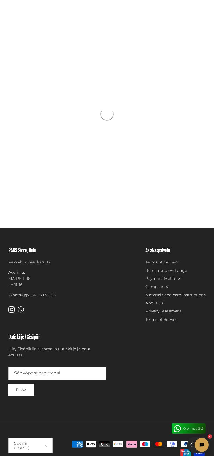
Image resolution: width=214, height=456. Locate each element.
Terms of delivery (161, 262)
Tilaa (21, 390)
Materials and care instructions (175, 294)
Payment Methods (163, 278)
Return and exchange (166, 270)
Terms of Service (161, 319)
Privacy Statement (163, 311)
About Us (154, 302)
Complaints (156, 286)
